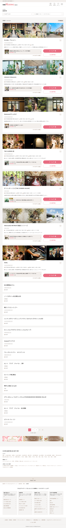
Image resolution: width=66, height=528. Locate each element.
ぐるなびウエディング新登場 (8, 467)
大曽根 (55, 456)
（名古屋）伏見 (24, 455)
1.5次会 (16, 465)
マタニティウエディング (51, 465)
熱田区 (53, 455)
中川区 (33, 456)
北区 (49, 456)
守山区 (45, 456)
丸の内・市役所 (18, 455)
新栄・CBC (30, 455)
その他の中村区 (8, 455)
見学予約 (53, 54)
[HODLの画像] (33, 253)
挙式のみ (44, 465)
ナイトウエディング (31, 465)
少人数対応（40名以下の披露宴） (8, 465)
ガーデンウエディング (22, 465)
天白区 (23, 456)
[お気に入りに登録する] (60, 40)
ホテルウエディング (27, 461)
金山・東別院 (41, 455)
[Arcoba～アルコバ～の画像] (33, 30)
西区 (51, 456)
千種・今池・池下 (58, 455)
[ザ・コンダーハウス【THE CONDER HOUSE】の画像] (33, 178)
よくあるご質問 (33, 522)
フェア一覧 (53, 50)
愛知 (24, 483)
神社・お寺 (21, 461)
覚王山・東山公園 (5, 456)
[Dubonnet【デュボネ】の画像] (33, 104)
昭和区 (30, 456)
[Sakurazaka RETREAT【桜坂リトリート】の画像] (33, 215)
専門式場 (16, 461)
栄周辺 (13, 455)
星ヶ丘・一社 (12, 456)
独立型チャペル (38, 465)
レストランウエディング (7, 461)
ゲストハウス (35, 461)
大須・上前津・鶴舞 (48, 455)
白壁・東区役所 (35, 455)
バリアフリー (59, 465)
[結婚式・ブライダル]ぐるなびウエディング (10, 483)
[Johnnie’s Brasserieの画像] (33, 67)
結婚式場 (20, 483)
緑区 (37, 456)
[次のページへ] (39, 429)
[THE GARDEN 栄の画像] (33, 141)
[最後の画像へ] (61, 30)
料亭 (13, 461)
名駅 (3, 455)
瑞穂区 (26, 456)
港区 (39, 456)
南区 (42, 456)
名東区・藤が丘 (17, 456)
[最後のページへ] (42, 429)
